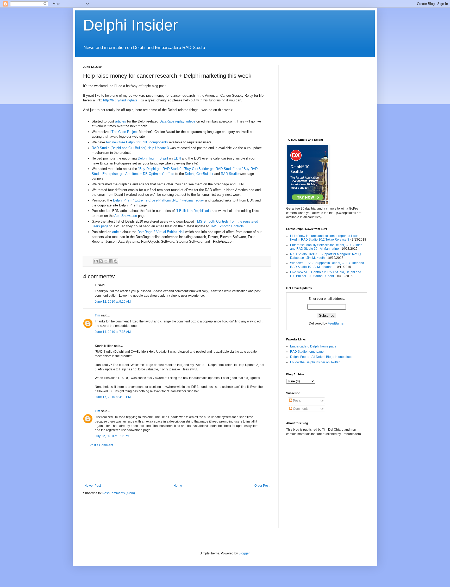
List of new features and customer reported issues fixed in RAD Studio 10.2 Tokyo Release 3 (325, 237)
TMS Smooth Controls (227, 226)
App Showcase (125, 216)
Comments (300, 409)
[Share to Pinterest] (115, 261)
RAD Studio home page (307, 351)
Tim (97, 315)
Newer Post (92, 485)
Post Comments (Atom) (118, 493)
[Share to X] (105, 261)
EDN (177, 158)
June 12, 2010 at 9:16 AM (113, 301)
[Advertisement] (178, 465)
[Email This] (95, 261)
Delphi (189, 174)
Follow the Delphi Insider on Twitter (315, 362)
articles (120, 121)
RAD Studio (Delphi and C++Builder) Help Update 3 (130, 148)
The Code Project (124, 132)
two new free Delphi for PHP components (137, 142)
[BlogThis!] (100, 261)
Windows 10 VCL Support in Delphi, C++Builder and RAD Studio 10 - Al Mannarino (327, 264)
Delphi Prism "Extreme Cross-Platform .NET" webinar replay (158, 200)
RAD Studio (230, 174)
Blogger (244, 553)
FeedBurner (336, 323)
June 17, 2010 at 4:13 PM (113, 397)
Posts (296, 400)
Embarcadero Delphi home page (313, 346)
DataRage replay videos (177, 121)
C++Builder (204, 174)
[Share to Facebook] (110, 261)
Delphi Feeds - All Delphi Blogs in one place (321, 357)
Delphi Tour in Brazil (153, 158)
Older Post (261, 485)
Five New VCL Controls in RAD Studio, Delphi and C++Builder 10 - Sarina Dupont (325, 274)
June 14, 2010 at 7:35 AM (113, 332)
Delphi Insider (130, 25)
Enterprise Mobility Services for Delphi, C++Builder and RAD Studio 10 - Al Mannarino (326, 246)
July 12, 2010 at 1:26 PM (112, 436)
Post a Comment (101, 445)
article (116, 232)
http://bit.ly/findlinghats (120, 100)
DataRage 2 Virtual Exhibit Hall (161, 232)
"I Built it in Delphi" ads (193, 211)
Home (177, 485)
